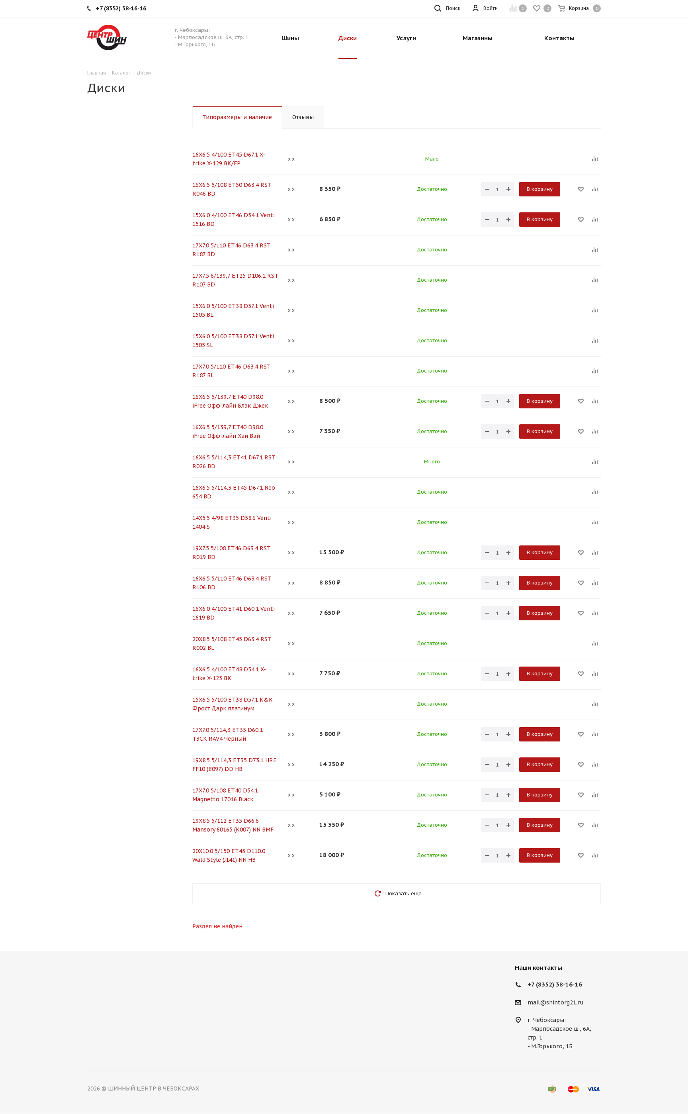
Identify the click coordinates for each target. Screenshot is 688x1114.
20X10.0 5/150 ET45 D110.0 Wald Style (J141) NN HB (228, 855)
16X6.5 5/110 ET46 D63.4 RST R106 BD (231, 583)
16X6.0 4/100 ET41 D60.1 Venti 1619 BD (233, 613)
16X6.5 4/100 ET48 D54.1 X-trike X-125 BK (229, 674)
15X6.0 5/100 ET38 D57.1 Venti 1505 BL (233, 310)
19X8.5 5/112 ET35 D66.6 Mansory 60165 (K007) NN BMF (233, 825)
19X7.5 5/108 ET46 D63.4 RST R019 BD (231, 553)
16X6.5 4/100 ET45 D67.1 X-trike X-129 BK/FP (228, 159)
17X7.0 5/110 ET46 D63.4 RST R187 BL (231, 371)
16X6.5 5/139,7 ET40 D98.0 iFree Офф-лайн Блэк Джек (230, 401)
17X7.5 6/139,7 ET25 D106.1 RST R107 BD (235, 280)
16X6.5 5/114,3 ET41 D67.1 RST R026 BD (233, 462)
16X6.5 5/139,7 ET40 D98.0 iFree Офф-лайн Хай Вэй (227, 431)
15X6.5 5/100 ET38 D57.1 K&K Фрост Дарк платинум (232, 704)
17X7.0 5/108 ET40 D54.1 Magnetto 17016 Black (225, 795)
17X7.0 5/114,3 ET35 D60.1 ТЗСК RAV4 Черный (227, 734)
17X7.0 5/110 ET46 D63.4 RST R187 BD (231, 250)
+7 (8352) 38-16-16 (555, 984)
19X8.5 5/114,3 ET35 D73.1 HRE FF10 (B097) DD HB (234, 765)
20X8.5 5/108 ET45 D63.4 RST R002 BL (231, 643)
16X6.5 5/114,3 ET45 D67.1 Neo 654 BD (233, 492)
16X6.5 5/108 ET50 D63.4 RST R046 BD (231, 189)
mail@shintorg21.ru (556, 1002)
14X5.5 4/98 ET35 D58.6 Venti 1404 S (232, 522)
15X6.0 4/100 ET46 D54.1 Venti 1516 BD (233, 220)
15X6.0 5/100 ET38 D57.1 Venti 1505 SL (233, 341)
